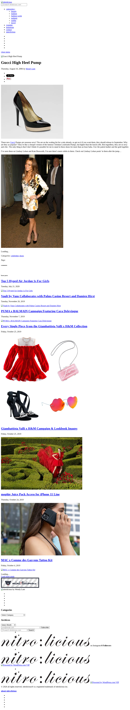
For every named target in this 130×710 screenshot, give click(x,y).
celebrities (15, 256)
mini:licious (10, 32)
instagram (10, 27)
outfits (13, 20)
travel (13, 23)
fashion (14, 14)
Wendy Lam (30, 69)
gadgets (14, 18)
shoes (21, 256)
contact (9, 30)
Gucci (12, 142)
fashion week (16, 16)
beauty (14, 11)
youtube (9, 25)
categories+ (10, 9)
